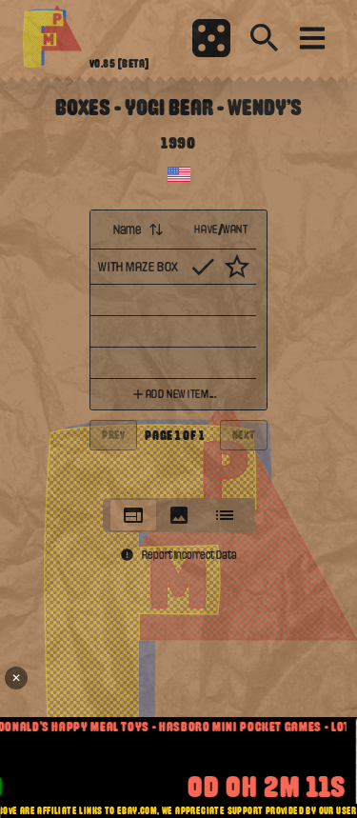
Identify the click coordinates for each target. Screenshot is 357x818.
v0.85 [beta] (119, 64)
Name (127, 229)
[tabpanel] (178, 348)
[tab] (133, 515)
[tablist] (179, 515)
